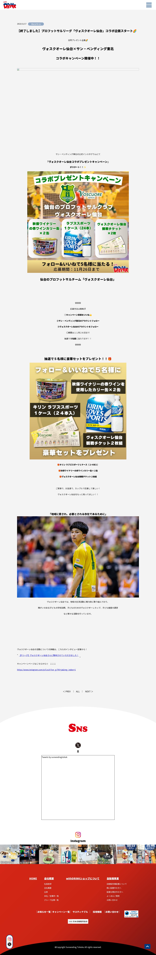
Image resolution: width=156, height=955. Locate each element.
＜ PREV (67, 691)
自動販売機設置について (117, 884)
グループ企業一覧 (51, 900)
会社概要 (49, 878)
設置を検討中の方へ (115, 892)
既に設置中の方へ (114, 888)
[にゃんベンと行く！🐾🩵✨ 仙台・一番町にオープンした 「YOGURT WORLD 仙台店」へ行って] (10, 854)
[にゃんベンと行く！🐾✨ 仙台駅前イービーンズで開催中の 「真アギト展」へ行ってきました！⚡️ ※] (29, 854)
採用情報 (97, 912)
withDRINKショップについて (82, 878)
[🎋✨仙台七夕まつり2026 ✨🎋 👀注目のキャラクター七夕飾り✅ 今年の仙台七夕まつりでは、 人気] (146, 854)
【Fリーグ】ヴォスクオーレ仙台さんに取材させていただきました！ (49, 655)
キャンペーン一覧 (61, 912)
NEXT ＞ (89, 691)
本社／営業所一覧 (51, 896)
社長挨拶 (47, 884)
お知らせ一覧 (44, 912)
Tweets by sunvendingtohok (54, 757)
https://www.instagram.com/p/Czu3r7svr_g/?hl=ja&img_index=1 (46, 669)
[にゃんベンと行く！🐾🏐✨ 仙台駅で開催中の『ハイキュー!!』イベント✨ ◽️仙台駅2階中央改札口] (88, 854)
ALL (78, 691)
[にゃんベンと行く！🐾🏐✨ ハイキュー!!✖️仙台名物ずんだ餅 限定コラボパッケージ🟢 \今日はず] (68, 854)
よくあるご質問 (113, 896)
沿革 (46, 892)
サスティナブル (80, 912)
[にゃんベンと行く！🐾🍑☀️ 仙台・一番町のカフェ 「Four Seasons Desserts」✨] (126, 854)
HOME (33, 878)
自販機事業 (113, 878)
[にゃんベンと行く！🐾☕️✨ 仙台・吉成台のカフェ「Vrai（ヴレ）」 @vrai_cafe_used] (48, 854)
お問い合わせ (112, 900)
